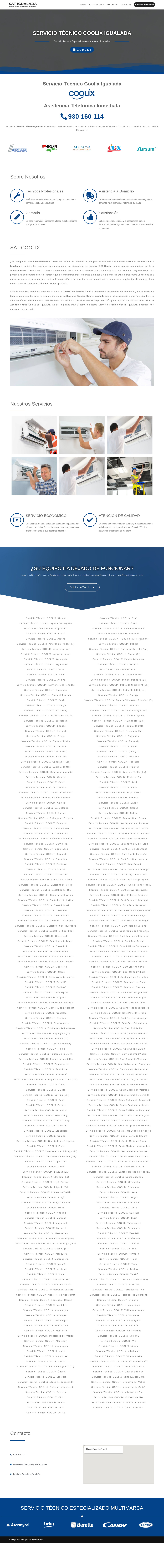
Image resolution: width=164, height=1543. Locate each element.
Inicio (83, 5)
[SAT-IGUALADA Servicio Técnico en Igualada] (23, 4)
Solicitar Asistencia (144, 5)
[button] (103, 4)
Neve (11, 1540)
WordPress (38, 1540)
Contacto (126, 5)
